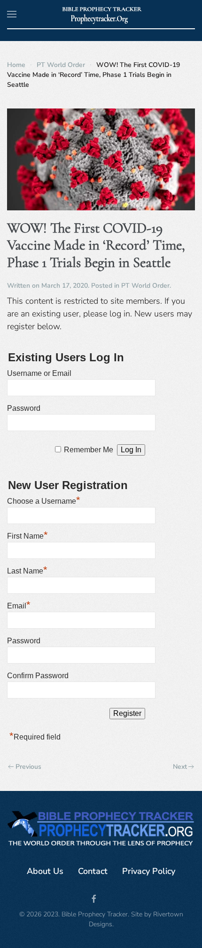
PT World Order (145, 285)
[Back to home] (101, 14)
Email (19, 604)
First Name (27, 535)
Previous (28, 766)
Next (180, 766)
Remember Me (88, 450)
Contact (93, 871)
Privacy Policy (148, 871)
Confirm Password (38, 676)
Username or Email (39, 373)
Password (23, 408)
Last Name (27, 570)
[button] (11, 14)
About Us (45, 871)
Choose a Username (43, 500)
